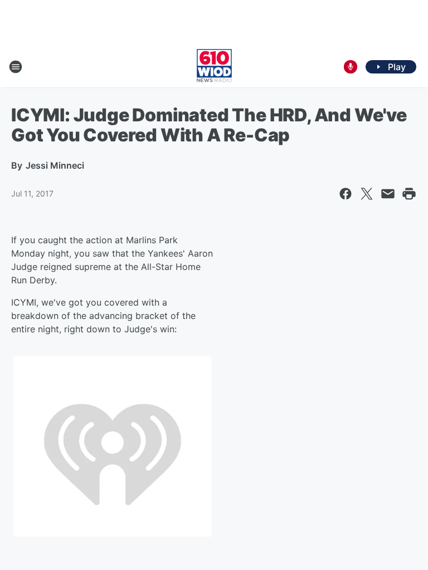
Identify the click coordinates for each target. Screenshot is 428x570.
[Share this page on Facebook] (345, 194)
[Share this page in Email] (388, 194)
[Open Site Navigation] (15, 66)
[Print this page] (409, 194)
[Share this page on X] (366, 194)
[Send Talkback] (350, 66)
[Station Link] (214, 67)
